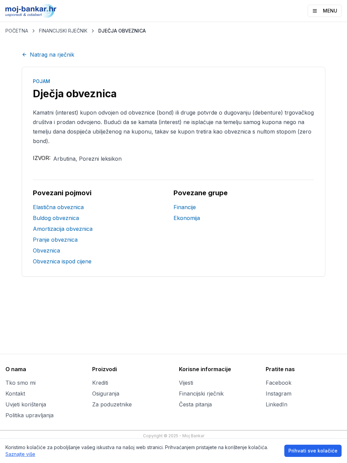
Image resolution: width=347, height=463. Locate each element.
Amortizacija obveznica (63, 228)
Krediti (100, 382)
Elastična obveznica (58, 207)
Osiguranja (105, 393)
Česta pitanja (195, 404)
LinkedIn (276, 404)
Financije (185, 207)
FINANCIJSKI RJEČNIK (63, 31)
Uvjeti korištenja (25, 404)
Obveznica (46, 250)
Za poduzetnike (112, 404)
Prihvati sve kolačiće (313, 451)
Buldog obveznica (56, 218)
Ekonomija (187, 218)
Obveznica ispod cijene (62, 261)
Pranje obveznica (55, 239)
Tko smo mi (20, 382)
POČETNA (16, 31)
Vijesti (186, 382)
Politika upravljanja (29, 415)
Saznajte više (20, 454)
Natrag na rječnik (52, 54)
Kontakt (15, 393)
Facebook (278, 382)
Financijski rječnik (201, 393)
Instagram (278, 393)
